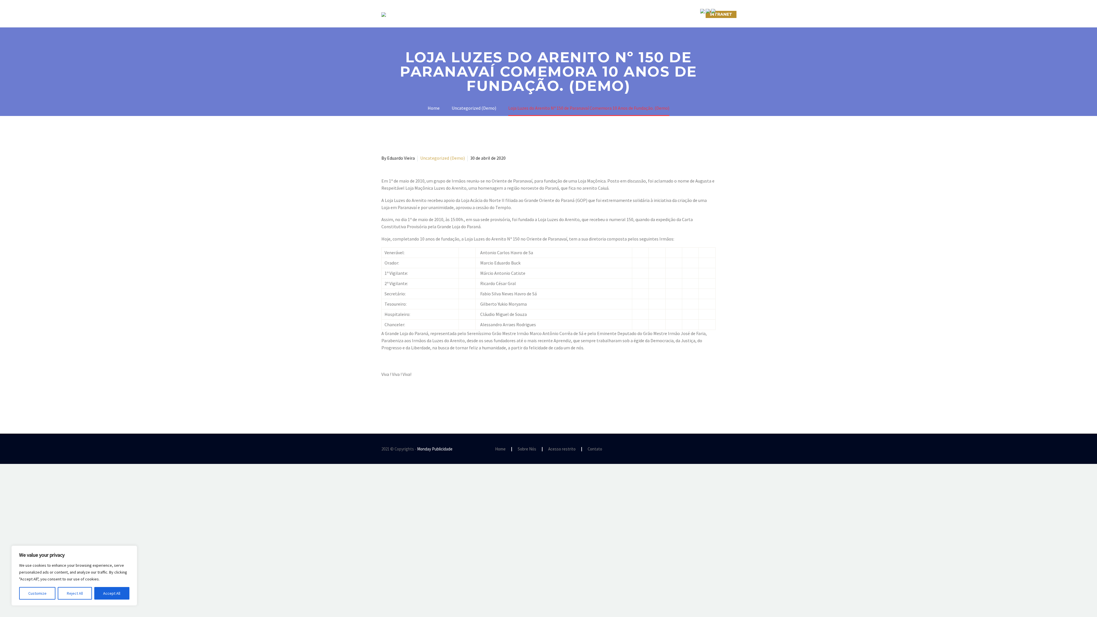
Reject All (75, 593)
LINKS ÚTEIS (649, 14)
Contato (595, 449)
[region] (74, 576)
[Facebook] (385, 397)
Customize (37, 593)
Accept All (111, 593)
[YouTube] (714, 449)
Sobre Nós (462, 14)
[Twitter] (393, 397)
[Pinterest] (401, 397)
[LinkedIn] (418, 397)
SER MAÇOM (498, 14)
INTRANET (721, 14)
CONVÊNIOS (686, 14)
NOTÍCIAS (582, 14)
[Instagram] (706, 449)
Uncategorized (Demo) (442, 158)
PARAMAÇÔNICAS (541, 14)
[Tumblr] (410, 397)
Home (500, 449)
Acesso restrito (562, 449)
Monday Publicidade (435, 449)
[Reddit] (426, 397)
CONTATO (614, 14)
